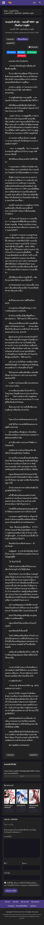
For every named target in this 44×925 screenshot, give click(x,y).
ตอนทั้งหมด (23, 39)
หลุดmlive (33, 906)
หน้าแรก (7, 902)
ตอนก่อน (11, 39)
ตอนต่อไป (10, 43)
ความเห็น (8, 837)
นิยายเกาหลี (25, 902)
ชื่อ (5, 863)
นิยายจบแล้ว (35, 902)
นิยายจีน (15, 902)
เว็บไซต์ (7, 873)
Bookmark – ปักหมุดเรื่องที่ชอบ (17, 906)
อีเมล (24, 863)
